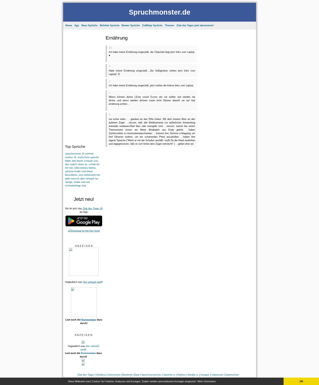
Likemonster (113, 374)
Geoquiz (204, 374)
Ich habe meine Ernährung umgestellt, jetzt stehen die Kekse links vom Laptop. (151, 85)
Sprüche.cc (169, 374)
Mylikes (181, 374)
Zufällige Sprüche (152, 25)
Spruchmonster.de (159, 12)
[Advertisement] (83, 85)
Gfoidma (100, 374)
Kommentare (88, 319)
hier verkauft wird (92, 282)
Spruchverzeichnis (151, 374)
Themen (169, 25)
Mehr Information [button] (207, 381)
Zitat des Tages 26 (93, 208)
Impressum (217, 374)
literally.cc (193, 374)
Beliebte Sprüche (109, 25)
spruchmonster (73, 153)
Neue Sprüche (89, 25)
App (76, 25)
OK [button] (301, 381)
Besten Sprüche (131, 25)
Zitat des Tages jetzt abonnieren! (195, 25)
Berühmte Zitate (130, 374)
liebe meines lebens (85, 167)
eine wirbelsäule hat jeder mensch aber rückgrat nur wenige (82, 178)
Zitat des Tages (85, 374)
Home (68, 25)
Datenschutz (232, 374)
